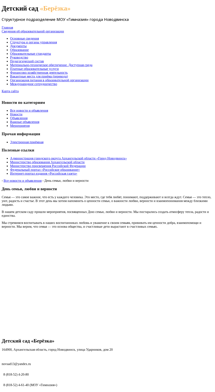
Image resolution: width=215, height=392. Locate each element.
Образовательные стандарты (30, 53)
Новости (16, 114)
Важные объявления (24, 122)
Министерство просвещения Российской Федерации (48, 166)
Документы (18, 46)
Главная (7, 27)
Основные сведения (24, 38)
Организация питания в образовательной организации (49, 80)
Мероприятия (20, 125)
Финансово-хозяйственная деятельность (39, 72)
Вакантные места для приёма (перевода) (39, 76)
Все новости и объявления (29, 110)
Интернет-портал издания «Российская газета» (43, 173)
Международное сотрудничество (33, 84)
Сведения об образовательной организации (33, 31)
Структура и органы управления (33, 42)
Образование (19, 50)
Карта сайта (10, 91)
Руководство (19, 57)
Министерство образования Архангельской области (47, 162)
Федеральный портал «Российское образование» (45, 169)
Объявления (19, 118)
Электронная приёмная (26, 142)
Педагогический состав (27, 61)
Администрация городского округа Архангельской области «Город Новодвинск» (68, 158)
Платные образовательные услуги (34, 69)
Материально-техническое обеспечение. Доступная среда (51, 65)
